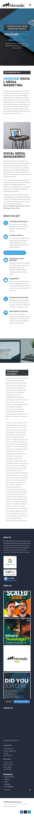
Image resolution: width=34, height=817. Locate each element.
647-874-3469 (7, 755)
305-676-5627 (7, 769)
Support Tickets (9, 777)
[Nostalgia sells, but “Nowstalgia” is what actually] (17, 631)
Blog (6, 781)
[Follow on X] (25, 811)
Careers (7, 779)
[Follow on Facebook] (21, 811)
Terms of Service (11, 806)
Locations (7, 784)
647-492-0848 (9, 786)
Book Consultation (14, 253)
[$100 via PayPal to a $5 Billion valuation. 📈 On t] (17, 604)
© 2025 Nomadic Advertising (12, 802)
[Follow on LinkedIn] (29, 811)
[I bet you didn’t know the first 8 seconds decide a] (17, 685)
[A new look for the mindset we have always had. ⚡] (17, 658)
